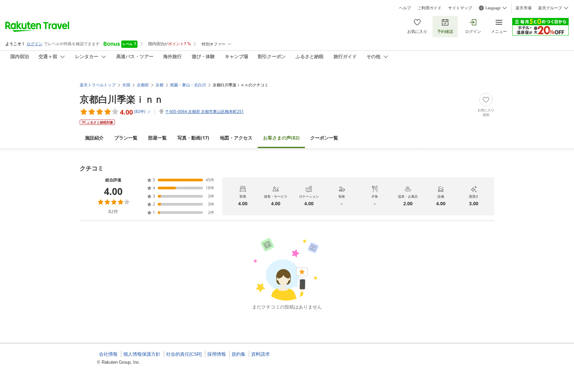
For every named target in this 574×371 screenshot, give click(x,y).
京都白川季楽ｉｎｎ (121, 99)
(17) (193, 138)
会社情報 (108, 354)
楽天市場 (523, 8)
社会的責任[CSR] (184, 354)
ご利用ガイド (429, 8)
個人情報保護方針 (141, 354)
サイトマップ (460, 8)
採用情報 (216, 354)
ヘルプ (405, 8)
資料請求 (260, 354)
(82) (281, 138)
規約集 (238, 354)
